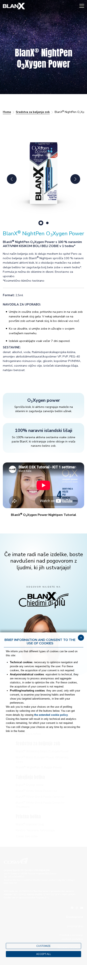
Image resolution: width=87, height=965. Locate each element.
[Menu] (81, 6)
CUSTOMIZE (43, 946)
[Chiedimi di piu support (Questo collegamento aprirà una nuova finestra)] (43, 600)
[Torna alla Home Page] (14, 6)
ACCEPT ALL (43, 954)
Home (7, 112)
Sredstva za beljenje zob (33, 112)
